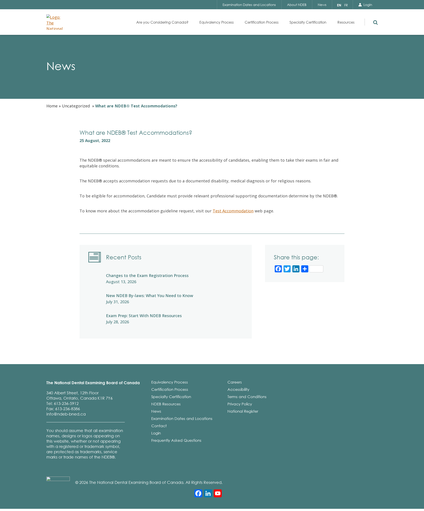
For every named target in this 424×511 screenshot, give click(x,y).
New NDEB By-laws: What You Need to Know (149, 295)
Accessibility (238, 389)
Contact (159, 426)
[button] (374, 21)
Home (52, 106)
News (322, 5)
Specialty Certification (171, 397)
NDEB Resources (166, 404)
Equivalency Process (169, 382)
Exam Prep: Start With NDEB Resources (144, 315)
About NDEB (297, 5)
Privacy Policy (239, 404)
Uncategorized (76, 106)
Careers (234, 382)
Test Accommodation (233, 210)
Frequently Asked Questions (176, 440)
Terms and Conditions (247, 397)
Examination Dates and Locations (249, 5)
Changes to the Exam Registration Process (147, 275)
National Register (242, 411)
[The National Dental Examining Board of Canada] (56, 22)
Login (367, 5)
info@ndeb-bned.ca (66, 414)
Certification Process (169, 389)
